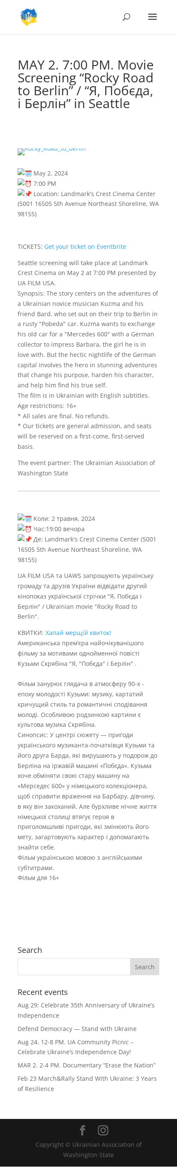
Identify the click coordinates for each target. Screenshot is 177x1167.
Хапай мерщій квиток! (79, 633)
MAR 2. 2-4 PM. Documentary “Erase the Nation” (87, 1065)
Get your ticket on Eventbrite (85, 246)
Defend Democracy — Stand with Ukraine (77, 1029)
